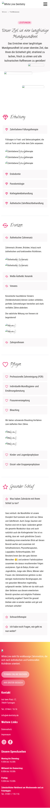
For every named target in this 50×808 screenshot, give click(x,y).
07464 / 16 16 (11, 709)
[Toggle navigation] (45, 4)
